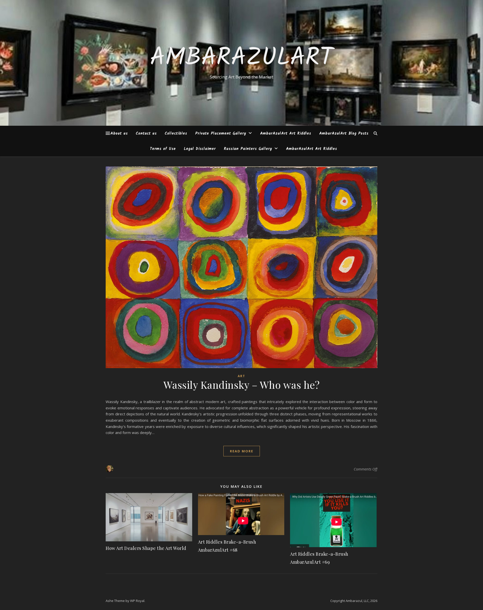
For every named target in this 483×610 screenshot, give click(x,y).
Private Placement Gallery (220, 133)
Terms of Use (163, 149)
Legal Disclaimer (200, 149)
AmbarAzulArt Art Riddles (285, 133)
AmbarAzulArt (241, 58)
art (241, 376)
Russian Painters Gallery (248, 149)
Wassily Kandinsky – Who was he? (242, 384)
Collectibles (176, 133)
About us (119, 133)
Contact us (146, 133)
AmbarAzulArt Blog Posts (344, 133)
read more (241, 451)
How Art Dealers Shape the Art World (146, 548)
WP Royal (137, 600)
